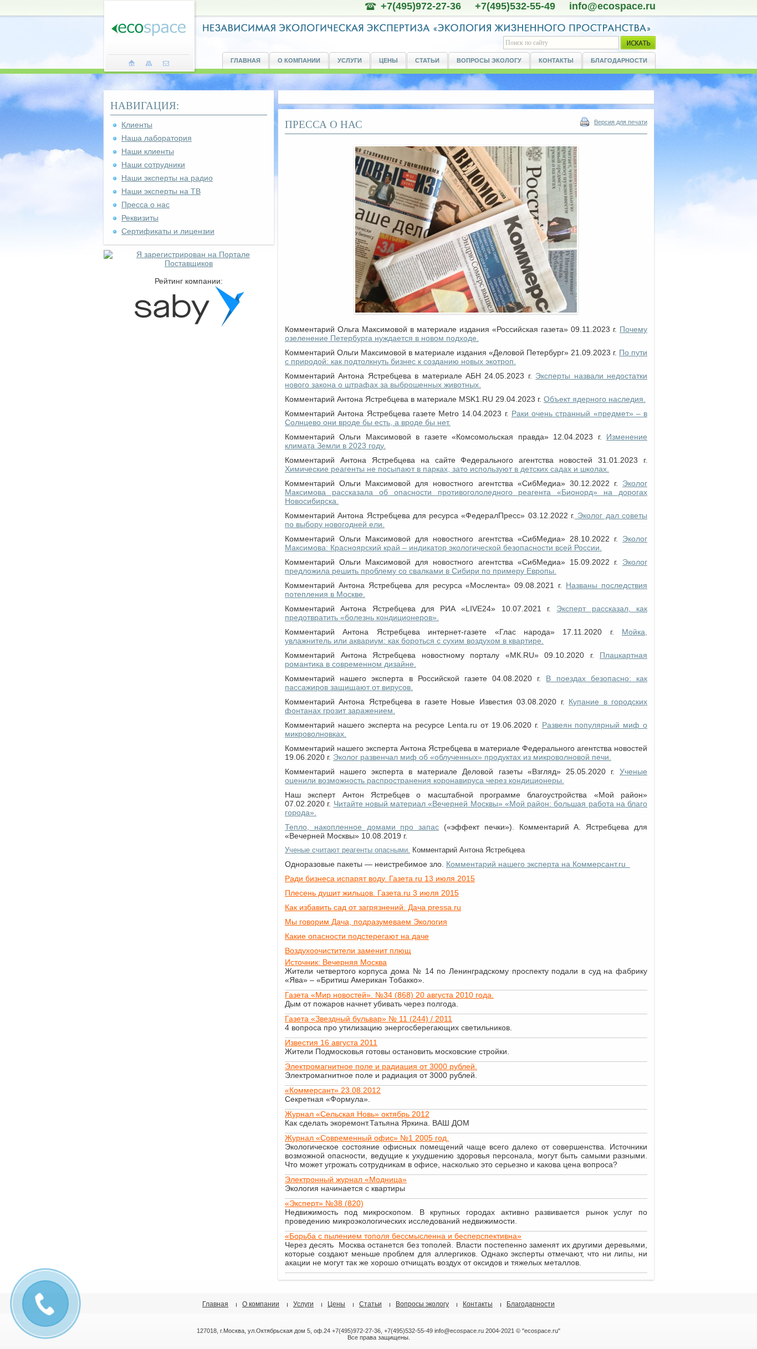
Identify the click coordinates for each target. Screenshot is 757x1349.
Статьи (427, 60)
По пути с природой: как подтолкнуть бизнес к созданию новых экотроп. (466, 357)
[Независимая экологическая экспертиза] (148, 30)
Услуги (349, 60)
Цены (388, 60)
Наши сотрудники (153, 164)
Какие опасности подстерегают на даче (357, 936)
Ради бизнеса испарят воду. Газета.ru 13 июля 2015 (380, 878)
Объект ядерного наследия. (595, 399)
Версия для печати (620, 122)
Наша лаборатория (156, 138)
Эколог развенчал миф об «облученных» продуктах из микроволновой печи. (472, 757)
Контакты (556, 60)
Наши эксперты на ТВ (161, 191)
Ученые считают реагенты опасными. (347, 850)
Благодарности (619, 60)
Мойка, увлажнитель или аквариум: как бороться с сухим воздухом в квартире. (466, 636)
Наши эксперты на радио (167, 177)
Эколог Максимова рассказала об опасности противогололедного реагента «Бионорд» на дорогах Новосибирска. (466, 492)
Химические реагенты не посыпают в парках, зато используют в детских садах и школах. (447, 468)
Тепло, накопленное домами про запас (362, 826)
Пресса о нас (145, 204)
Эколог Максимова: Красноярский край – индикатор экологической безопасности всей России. (466, 543)
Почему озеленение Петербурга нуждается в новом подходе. (466, 334)
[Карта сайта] (149, 63)
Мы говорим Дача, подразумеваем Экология (366, 921)
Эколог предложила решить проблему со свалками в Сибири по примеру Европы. (466, 566)
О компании (299, 60)
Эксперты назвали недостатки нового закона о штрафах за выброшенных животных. (466, 380)
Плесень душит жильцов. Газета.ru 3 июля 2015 (372, 892)
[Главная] (132, 63)
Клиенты (136, 124)
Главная (245, 60)
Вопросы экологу (489, 60)
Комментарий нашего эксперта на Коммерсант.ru (538, 864)
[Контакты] (166, 63)
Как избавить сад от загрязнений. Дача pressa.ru (373, 907)
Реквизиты (139, 217)
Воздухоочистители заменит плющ (348, 950)
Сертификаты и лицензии (167, 231)
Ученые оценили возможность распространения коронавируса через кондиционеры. (466, 776)
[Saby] (189, 324)
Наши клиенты (147, 151)
